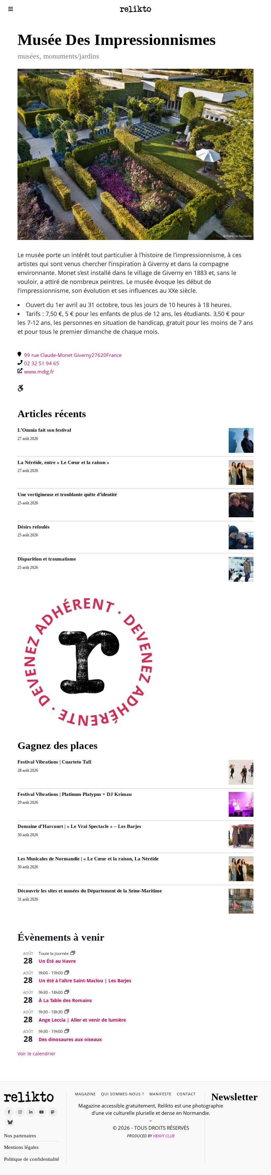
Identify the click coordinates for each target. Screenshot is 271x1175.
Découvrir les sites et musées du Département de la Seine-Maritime (90, 890)
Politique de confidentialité (31, 1159)
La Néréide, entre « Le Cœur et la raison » (63, 462)
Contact (186, 1093)
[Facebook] (9, 1112)
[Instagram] (20, 1112)
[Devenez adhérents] (88, 662)
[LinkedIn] (31, 1112)
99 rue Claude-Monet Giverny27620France (73, 355)
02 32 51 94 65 (41, 363)
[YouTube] (42, 1112)
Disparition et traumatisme (47, 559)
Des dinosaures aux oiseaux (70, 1039)
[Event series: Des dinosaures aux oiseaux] (66, 1031)
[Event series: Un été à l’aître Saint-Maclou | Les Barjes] (66, 973)
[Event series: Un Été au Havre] (72, 953)
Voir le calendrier (37, 1053)
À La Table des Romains (65, 1000)
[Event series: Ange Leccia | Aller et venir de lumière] (66, 1012)
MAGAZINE (85, 1093)
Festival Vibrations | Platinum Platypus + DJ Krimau (75, 794)
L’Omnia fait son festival (44, 430)
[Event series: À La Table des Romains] (66, 992)
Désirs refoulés (34, 526)
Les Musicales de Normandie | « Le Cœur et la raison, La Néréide (88, 858)
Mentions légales (21, 1147)
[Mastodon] (53, 1112)
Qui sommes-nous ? (122, 1093)
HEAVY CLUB (163, 1136)
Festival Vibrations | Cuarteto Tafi (54, 761)
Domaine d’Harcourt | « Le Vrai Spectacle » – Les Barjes (79, 826)
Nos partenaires (20, 1135)
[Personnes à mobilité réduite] (20, 388)
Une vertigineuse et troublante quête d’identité (67, 494)
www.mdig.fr (39, 371)
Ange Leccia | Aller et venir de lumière (82, 1020)
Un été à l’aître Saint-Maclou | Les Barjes (85, 980)
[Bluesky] (10, 1122)
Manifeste (160, 1093)
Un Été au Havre (57, 961)
